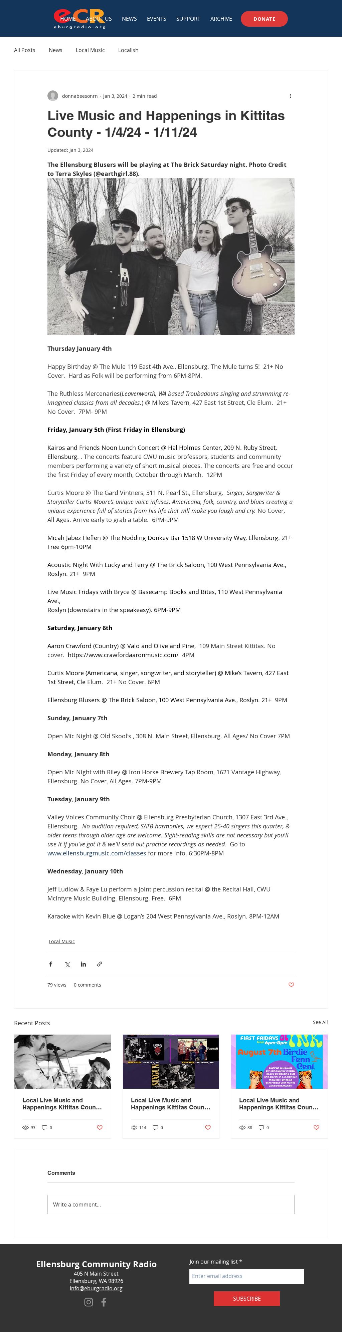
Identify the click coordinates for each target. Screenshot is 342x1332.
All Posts (24, 50)
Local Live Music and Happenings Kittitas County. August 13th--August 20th (171, 1104)
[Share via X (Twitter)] (67, 964)
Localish (128, 50)
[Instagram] (89, 1302)
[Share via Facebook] (50, 964)
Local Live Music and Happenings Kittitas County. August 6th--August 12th (279, 1104)
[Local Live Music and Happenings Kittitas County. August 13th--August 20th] (171, 1062)
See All (320, 1022)
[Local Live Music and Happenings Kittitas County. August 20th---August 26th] (62, 1062)
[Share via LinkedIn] (83, 964)
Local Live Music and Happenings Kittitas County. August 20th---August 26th (62, 1104)
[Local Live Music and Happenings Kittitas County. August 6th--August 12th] (279, 1062)
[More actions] (291, 96)
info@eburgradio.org (96, 1288)
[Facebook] (104, 1302)
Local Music (90, 50)
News (55, 50)
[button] (156, 19)
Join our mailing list (214, 1261)
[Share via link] (100, 964)
